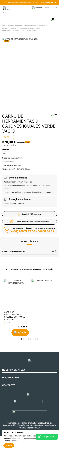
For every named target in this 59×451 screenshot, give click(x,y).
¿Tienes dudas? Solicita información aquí (32, 221)
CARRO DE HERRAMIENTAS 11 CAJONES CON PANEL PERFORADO (14, 315)
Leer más (14, 441)
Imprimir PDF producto (31, 214)
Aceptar (9, 445)
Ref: (5, 137)
